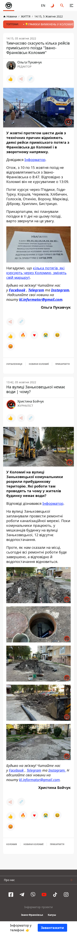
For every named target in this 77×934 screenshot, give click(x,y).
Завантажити (52, 928)
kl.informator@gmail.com (39, 779)
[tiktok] (55, 894)
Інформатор (34, 159)
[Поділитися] (21, 79)
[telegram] (22, 894)
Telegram (34, 770)
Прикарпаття (62, 364)
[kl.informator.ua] (8, 5)
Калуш (52, 915)
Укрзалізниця (14, 364)
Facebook (16, 770)
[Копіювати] (31, 79)
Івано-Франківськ (32, 915)
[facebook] (10, 894)
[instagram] (66, 894)
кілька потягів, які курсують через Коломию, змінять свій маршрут (36, 273)
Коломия (11, 844)
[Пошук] (62, 5)
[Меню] (71, 5)
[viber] (33, 894)
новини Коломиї (39, 364)
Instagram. (57, 770)
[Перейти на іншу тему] (52, 5)
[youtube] (44, 894)
